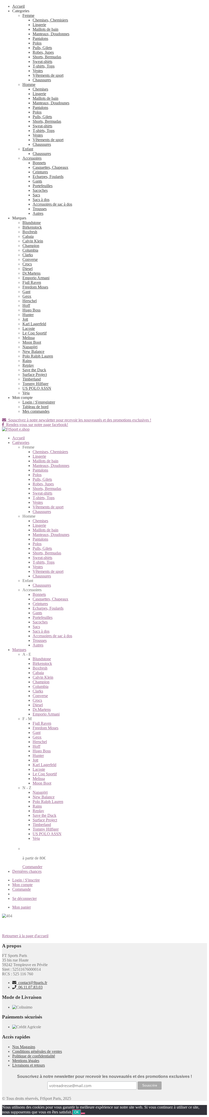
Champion (30, 245)
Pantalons (40, 38)
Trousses (40, 209)
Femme (28, 15)
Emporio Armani (35, 278)
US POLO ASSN (36, 388)
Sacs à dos (41, 199)
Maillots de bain (45, 29)
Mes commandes (35, 411)
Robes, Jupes (43, 52)
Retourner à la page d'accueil (25, 936)
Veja (26, 393)
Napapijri (29, 347)
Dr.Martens (31, 273)
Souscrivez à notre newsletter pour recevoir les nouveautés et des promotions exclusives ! (78, 420)
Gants (37, 181)
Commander (32, 867)
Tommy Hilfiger (35, 384)
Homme (28, 84)
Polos (37, 43)
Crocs (27, 264)
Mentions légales (25, 1060)
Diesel (27, 268)
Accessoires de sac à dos (52, 204)
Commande (21, 889)
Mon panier (21, 907)
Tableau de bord (35, 407)
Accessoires (32, 158)
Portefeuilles (43, 186)
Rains (27, 361)
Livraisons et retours (28, 1065)
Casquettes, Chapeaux (50, 167)
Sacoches (40, 190)
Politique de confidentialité (33, 1056)
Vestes (38, 71)
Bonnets (39, 163)
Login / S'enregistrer (38, 402)
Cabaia (28, 236)
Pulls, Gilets (42, 48)
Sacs (36, 195)
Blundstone (31, 222)
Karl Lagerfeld (34, 324)
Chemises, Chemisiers (50, 20)
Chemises (40, 89)
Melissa (28, 338)
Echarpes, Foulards (48, 176)
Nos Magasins (23, 1047)
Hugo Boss (31, 310)
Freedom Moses (35, 287)
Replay (28, 365)
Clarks (27, 255)
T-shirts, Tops (44, 66)
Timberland (31, 379)
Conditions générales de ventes (37, 1051)
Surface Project (34, 374)
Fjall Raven (31, 282)
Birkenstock (32, 227)
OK (76, 1112)
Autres (38, 213)
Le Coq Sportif (34, 333)
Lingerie (39, 25)
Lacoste (28, 328)
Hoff (26, 305)
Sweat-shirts (42, 61)
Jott (25, 319)
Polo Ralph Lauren (37, 356)
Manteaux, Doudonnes (51, 34)
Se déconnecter (24, 898)
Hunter (28, 314)
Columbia (30, 250)
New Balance (33, 351)
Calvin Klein (32, 241)
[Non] (83, 1113)
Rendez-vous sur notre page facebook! (36, 424)
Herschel (29, 301)
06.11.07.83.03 (29, 987)
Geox (26, 296)
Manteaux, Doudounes (51, 103)
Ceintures (40, 172)
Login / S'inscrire (26, 880)
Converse (30, 259)
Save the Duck (34, 370)
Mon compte (22, 885)
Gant (26, 291)
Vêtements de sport (48, 75)
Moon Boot (31, 342)
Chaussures (42, 80)
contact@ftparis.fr (31, 982)
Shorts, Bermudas (47, 57)
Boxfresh (29, 232)
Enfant (27, 149)
